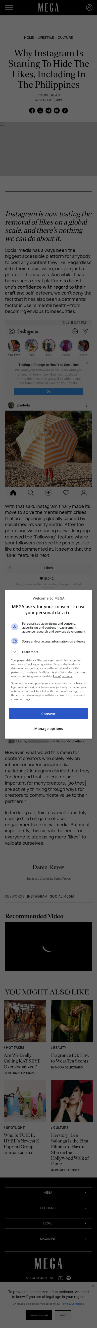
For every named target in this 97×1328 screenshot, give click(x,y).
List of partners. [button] (63, 676)
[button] (48, 651)
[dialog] (48, 664)
